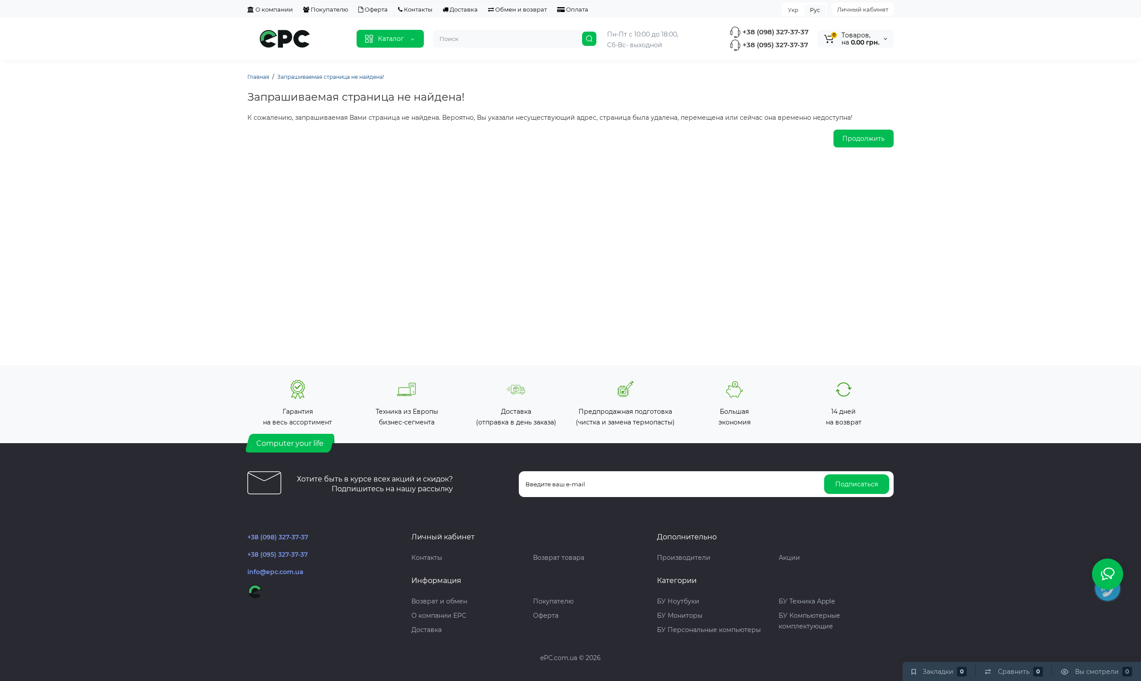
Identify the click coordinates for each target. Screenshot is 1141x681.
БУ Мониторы (679, 616)
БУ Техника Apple (807, 601)
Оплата (576, 9)
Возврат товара (558, 558)
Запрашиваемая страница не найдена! (330, 76)
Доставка (463, 9)
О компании (273, 9)
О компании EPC (438, 616)
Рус (815, 10)
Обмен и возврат (520, 9)
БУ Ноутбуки (678, 601)
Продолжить (863, 139)
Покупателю (328, 9)
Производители (683, 558)
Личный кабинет (862, 9)
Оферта (375, 9)
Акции (789, 558)
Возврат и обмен (439, 601)
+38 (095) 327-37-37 (774, 45)
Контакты (417, 9)
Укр (793, 10)
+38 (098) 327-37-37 (775, 32)
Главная (258, 76)
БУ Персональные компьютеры (709, 630)
